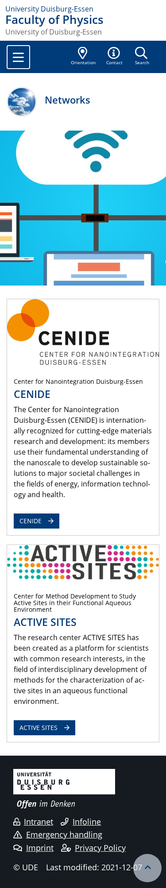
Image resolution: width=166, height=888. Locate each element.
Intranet (38, 821)
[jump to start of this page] (147, 868)
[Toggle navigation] (18, 57)
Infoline (87, 821)
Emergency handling (64, 834)
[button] (114, 56)
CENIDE (30, 521)
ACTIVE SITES (38, 727)
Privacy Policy (100, 847)
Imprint (40, 847)
